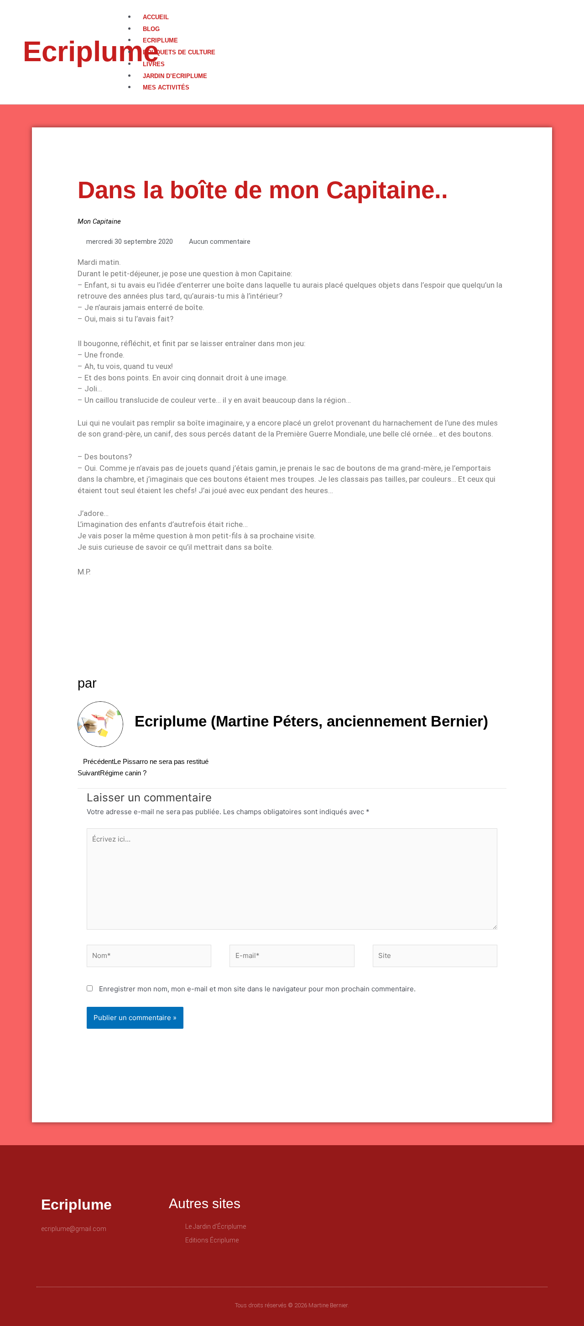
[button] (355, 5)
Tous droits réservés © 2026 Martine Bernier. (292, 1305)
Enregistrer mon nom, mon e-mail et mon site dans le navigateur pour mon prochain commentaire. (257, 988)
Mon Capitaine (99, 221)
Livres (154, 64)
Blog (151, 29)
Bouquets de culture (179, 52)
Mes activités (166, 87)
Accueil (156, 17)
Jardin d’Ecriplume (175, 76)
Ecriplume (91, 51)
